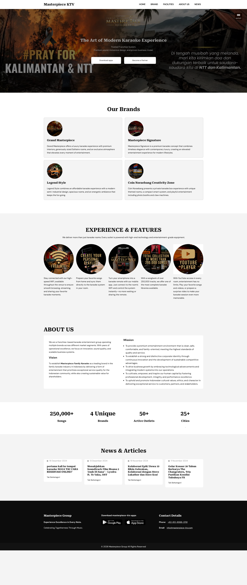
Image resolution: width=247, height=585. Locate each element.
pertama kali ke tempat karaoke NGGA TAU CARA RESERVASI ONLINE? (62, 469)
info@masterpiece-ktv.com (180, 527)
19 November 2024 (139, 460)
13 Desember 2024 (98, 460)
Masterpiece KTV (59, 4)
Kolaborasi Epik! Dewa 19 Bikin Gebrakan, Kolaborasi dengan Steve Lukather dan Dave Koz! (143, 470)
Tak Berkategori (53, 477)
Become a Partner (140, 60)
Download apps (106, 60)
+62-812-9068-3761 (178, 522)
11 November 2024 (179, 460)
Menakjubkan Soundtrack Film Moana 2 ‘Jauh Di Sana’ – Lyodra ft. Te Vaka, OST (103, 470)
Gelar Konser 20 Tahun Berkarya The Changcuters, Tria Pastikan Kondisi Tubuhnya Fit (182, 472)
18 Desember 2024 (58, 460)
